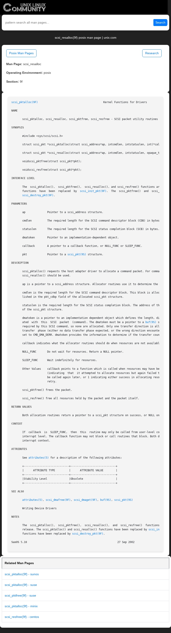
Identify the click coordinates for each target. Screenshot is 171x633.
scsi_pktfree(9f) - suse (20, 595)
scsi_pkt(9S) (76, 254)
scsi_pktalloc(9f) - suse (21, 585)
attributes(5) (38, 457)
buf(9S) (150, 322)
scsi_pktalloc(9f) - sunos (22, 574)
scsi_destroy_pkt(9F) (37, 195)
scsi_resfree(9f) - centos (22, 617)
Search (160, 22)
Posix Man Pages (21, 53)
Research (152, 53)
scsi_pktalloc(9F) (24, 102)
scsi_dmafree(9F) (58, 499)
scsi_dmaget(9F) (85, 499)
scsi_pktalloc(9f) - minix (21, 606)
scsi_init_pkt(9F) (93, 191)
